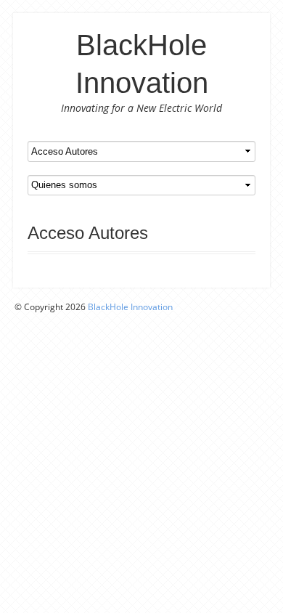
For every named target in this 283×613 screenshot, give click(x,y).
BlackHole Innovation (130, 307)
